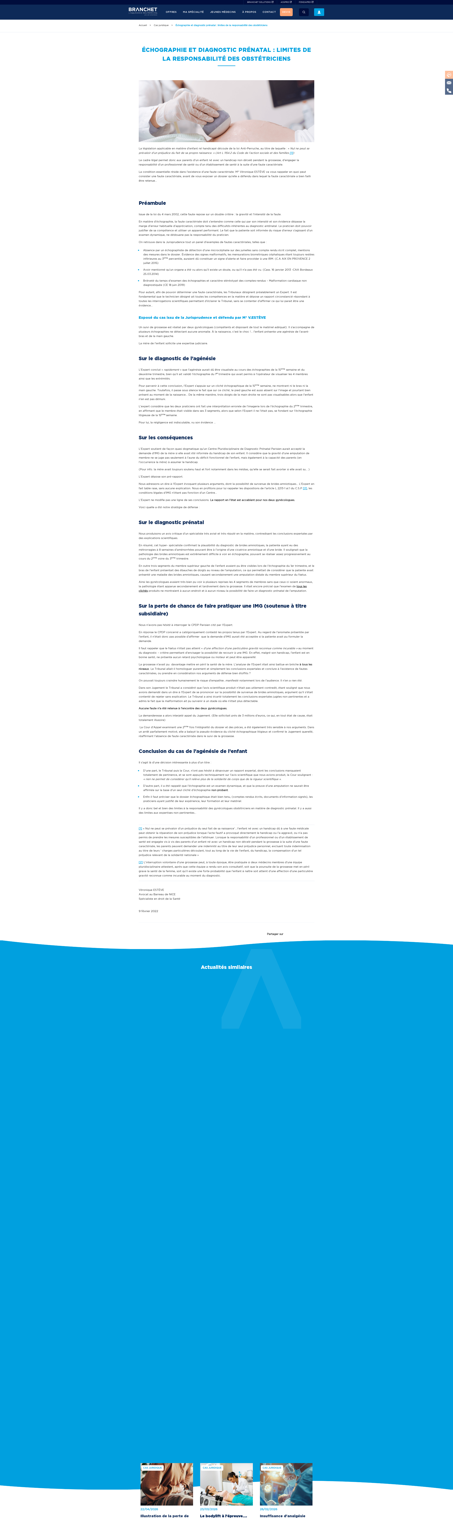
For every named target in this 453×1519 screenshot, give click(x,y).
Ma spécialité (193, 12)
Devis (286, 12)
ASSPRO (285, 2)
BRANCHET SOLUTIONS (259, 2)
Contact (269, 12)
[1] (140, 828)
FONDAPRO (305, 2)
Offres (171, 12)
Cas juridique (161, 25)
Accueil (143, 25)
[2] (305, 488)
